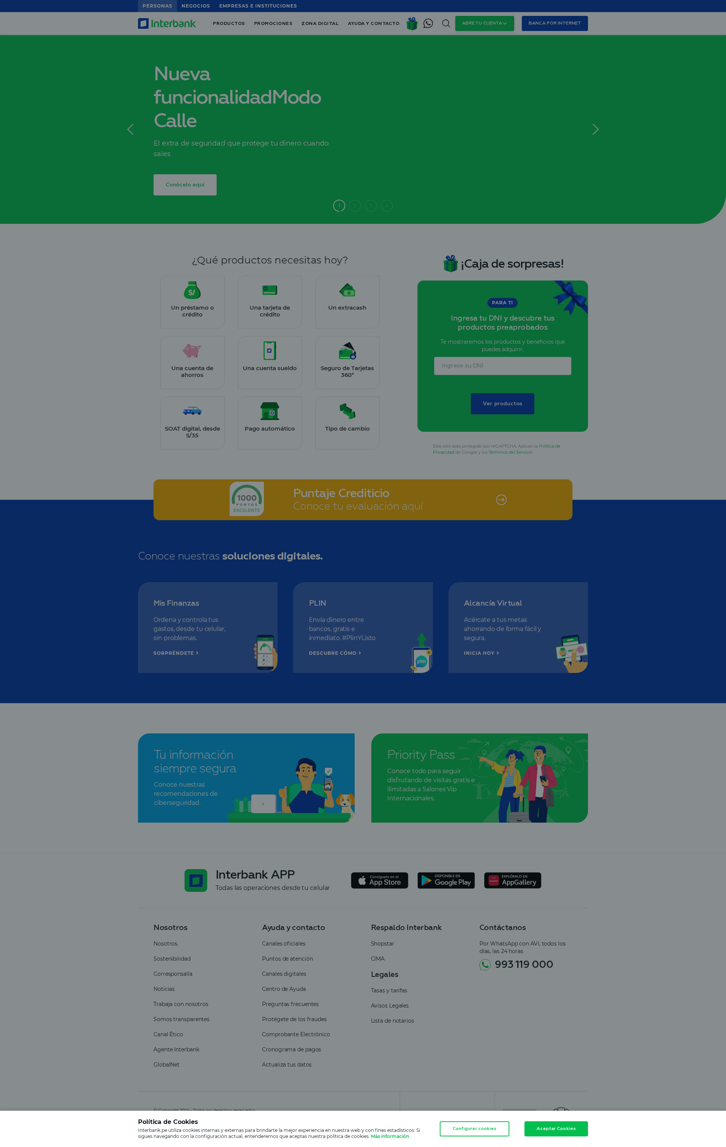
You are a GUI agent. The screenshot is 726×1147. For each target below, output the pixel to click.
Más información (390, 1136)
